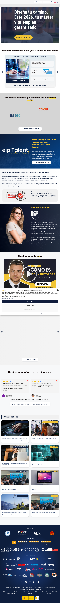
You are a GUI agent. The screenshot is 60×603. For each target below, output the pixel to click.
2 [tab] (42, 248)
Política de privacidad (32, 313)
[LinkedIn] (34, 582)
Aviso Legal (8, 587)
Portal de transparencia (35, 589)
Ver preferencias (30, 310)
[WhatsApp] (21, 582)
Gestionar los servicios (7, 298)
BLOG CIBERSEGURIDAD (22, 471)
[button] (57, 290)
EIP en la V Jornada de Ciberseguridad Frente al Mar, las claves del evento (14, 488)
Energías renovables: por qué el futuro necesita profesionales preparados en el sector (14, 513)
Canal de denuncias (50, 587)
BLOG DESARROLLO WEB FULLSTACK (49, 471)
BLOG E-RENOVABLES (23, 496)
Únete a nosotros (23, 589)
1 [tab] (30, 44)
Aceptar (30, 301)
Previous (3, 72)
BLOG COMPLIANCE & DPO (22, 422)
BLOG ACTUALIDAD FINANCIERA (50, 422)
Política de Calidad (38, 587)
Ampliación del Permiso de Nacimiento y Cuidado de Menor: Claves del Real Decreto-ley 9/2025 (14, 439)
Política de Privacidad (27, 587)
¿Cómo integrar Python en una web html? (42, 464)
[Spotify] (26, 582)
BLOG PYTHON (54, 446)
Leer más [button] (5, 390)
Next (57, 72)
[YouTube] (38, 582)
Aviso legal (40, 313)
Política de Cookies (21, 313)
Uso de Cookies (16, 587)
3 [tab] (44, 248)
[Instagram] (30, 582)
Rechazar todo (30, 305)
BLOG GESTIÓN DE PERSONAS (21, 446)
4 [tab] (46, 248)
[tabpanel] (30, 25)
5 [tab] (49, 248)
